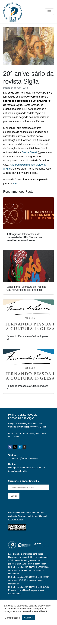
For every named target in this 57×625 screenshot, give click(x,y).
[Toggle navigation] (49, 11)
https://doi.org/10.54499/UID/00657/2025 (31, 566)
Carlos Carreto (30, 152)
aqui (14, 183)
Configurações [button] (12, 618)
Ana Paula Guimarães (22, 164)
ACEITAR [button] (28, 618)
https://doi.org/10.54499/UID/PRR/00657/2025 (33, 576)
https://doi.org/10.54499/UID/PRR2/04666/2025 (34, 586)
